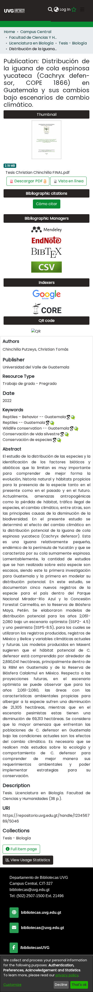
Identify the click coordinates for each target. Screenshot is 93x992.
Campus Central (35, 31)
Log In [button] (65, 9)
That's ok (79, 984)
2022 (7, 400)
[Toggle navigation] (82, 9)
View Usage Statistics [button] (30, 860)
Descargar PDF (28, 181)
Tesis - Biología (73, 43)
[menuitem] (56, 9)
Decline (61, 984)
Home (9, 31)
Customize (12, 984)
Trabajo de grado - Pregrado (30, 383)
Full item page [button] (23, 849)
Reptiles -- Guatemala (24, 422)
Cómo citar (46, 204)
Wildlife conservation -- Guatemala (36, 428)
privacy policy (67, 975)
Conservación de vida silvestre (31, 434)
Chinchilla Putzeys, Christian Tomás (35, 349)
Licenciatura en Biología (31, 43)
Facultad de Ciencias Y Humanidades (33, 37)
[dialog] (46, 973)
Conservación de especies (27, 439)
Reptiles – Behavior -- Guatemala (34, 417)
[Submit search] (50, 9)
